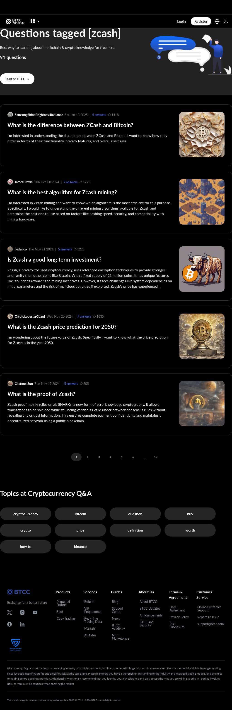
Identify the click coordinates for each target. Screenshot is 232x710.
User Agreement (177, 608)
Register (201, 21)
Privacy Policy (179, 617)
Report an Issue (208, 617)
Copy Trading (66, 618)
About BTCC (148, 602)
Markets (90, 628)
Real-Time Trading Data (93, 619)
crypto (25, 530)
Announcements (151, 615)
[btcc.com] (15, 21)
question (135, 514)
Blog (115, 602)
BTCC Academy (118, 626)
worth (190, 530)
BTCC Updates (150, 608)
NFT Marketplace (120, 636)
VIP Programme (92, 610)
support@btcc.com (210, 624)
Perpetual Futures (63, 603)
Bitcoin (80, 514)
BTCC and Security (147, 623)
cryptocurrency (25, 514)
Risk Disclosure (177, 625)
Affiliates (90, 635)
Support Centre (117, 610)
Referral (89, 602)
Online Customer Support (209, 608)
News (116, 618)
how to (25, 546)
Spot (60, 612)
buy (190, 514)
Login (181, 21)
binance (80, 546)
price (80, 530)
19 (155, 457)
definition (135, 530)
